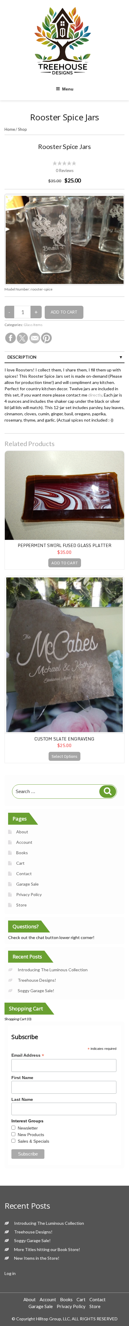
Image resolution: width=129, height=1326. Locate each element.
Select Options (64, 756)
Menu (68, 89)
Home (9, 129)
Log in (10, 1273)
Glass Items (33, 324)
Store (21, 904)
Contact (24, 873)
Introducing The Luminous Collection (53, 969)
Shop (22, 129)
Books (22, 852)
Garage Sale (27, 883)
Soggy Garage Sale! (36, 990)
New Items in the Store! (36, 1258)
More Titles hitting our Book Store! (47, 1249)
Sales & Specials (33, 1141)
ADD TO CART (64, 563)
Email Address (27, 1055)
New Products (31, 1134)
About (22, 831)
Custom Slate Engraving (64, 738)
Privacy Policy (29, 894)
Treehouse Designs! (37, 980)
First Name (22, 1077)
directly (95, 394)
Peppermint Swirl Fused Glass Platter (64, 545)
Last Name (22, 1099)
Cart (20, 863)
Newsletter (28, 1128)
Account (24, 842)
